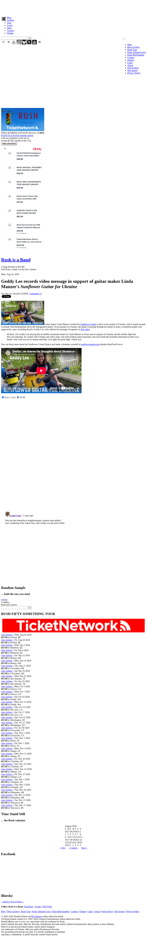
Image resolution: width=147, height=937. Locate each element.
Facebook (28, 906)
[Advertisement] (73, 7)
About (130, 65)
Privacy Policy (134, 73)
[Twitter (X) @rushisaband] (29, 43)
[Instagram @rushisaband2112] (19, 43)
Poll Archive (133, 68)
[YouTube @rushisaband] (34, 43)
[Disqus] (73, 471)
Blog (9, 17)
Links (130, 62)
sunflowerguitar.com (90, 344)
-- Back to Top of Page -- (12, 902)
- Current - (73, 848)
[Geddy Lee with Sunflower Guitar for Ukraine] (22, 324)
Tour (9, 23)
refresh (4, 599)
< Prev (63, 848)
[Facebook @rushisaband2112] (13, 43)
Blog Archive (133, 47)
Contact (10, 30)
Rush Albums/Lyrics (136, 52)
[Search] (3, 43)
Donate (10, 33)
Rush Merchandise (135, 55)
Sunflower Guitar (88, 324)
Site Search (132, 70)
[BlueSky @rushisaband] (24, 43)
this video (85, 329)
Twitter (38, 906)
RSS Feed (47, 906)
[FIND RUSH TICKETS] (22, 130)
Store (9, 28)
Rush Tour (132, 50)
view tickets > (7, 635)
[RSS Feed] (8, 43)
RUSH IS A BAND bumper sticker (17, 135)
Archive (10, 20)
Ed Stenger (37, 916)
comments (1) (35, 293)
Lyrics (9, 25)
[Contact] (39, 43)
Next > (84, 848)
